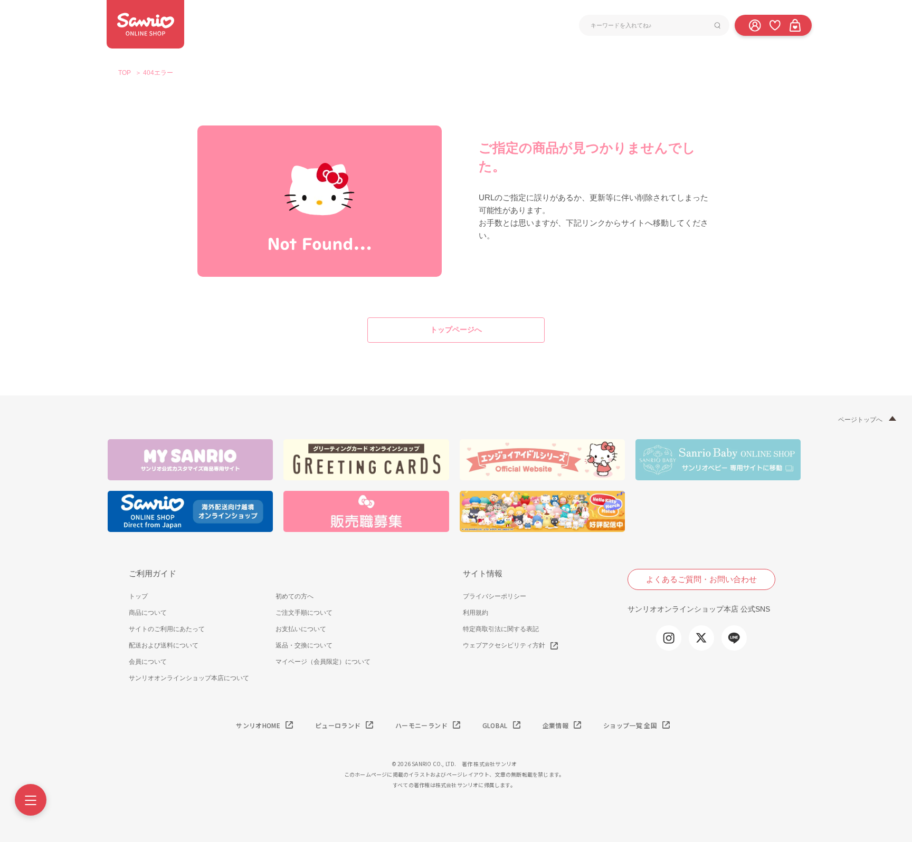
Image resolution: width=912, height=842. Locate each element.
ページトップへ (860, 419)
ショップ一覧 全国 (630, 725)
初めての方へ (295, 596)
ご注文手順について (304, 612)
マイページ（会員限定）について (323, 661)
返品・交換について (304, 645)
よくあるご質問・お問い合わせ (701, 579)
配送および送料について (163, 645)
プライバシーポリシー (494, 596)
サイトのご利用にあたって (167, 629)
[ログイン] (755, 25)
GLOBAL (495, 725)
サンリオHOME (258, 725)
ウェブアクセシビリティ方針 (504, 645)
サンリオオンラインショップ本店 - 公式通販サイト (145, 24)
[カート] (795, 25)
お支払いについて (301, 629)
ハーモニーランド (421, 725)
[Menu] (30, 800)
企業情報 (555, 725)
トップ (138, 596)
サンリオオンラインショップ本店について (189, 678)
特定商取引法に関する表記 (501, 629)
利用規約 (475, 612)
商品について (148, 612)
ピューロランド (337, 725)
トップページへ (456, 329)
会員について (148, 661)
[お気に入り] (775, 25)
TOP (124, 72)
